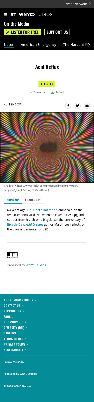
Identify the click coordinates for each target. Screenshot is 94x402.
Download (39, 92)
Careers (10, 333)
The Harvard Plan (77, 44)
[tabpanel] (47, 220)
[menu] (5, 15)
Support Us (57, 32)
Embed (60, 92)
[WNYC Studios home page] (37, 15)
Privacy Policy (14, 344)
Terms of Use (13, 338)
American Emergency (38, 44)
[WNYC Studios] (12, 257)
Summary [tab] (13, 199)
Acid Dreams (34, 224)
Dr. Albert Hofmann (42, 210)
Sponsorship (13, 322)
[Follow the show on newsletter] (56, 361)
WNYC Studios (36, 265)
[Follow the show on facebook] (32, 361)
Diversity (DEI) (14, 327)
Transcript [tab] (33, 199)
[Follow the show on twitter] (44, 361)
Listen (9, 44)
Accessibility (13, 349)
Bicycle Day (15, 224)
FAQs (7, 316)
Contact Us (12, 305)
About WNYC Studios (18, 300)
